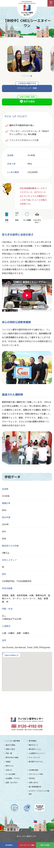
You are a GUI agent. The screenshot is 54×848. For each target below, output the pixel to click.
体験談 (8, 761)
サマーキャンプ (34, 757)
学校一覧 (9, 753)
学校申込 (32, 778)
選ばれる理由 (10, 745)
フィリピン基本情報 (13, 741)
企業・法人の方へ (12, 782)
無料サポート (33, 745)
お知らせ (9, 770)
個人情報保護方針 (35, 786)
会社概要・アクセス (13, 778)
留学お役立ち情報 (12, 757)
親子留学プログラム (36, 761)
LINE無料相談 (33, 770)
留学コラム (10, 766)
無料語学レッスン (35, 749)
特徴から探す (10, 749)
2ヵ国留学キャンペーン (37, 753)
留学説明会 (9, 845)
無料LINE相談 (45, 845)
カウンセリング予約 (36, 774)
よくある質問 (10, 774)
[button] (22, 75)
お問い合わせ (33, 782)
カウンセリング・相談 (27, 845)
